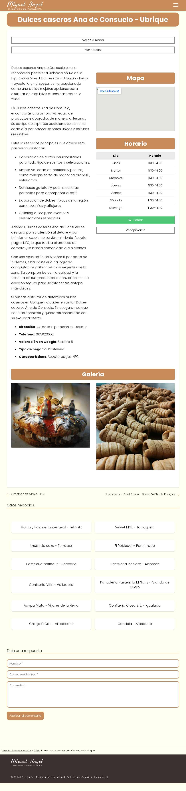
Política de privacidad (50, 777)
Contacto (28, 777)
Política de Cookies (79, 777)
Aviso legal (101, 777)
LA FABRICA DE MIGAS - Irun (27, 494)
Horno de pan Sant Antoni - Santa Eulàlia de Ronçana (140, 494)
